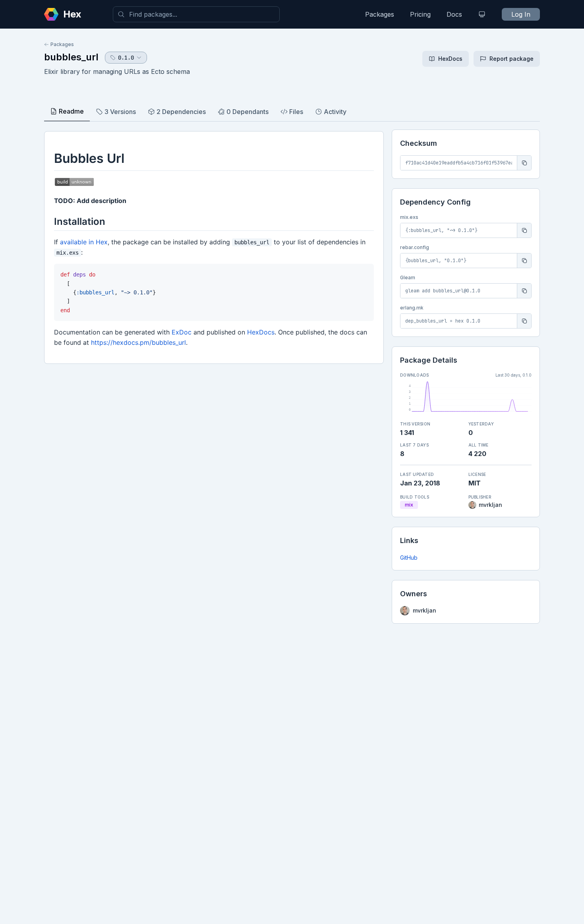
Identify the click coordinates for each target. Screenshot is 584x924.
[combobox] (196, 14)
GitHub (409, 557)
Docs (454, 14)
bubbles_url (71, 57)
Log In (520, 14)
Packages (379, 14)
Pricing (420, 14)
